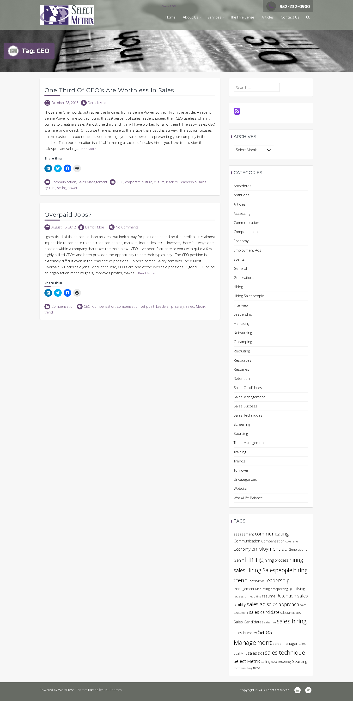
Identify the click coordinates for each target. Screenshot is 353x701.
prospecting (279, 589)
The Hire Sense (242, 17)
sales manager (285, 643)
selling (265, 661)
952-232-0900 (295, 6)
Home (170, 17)
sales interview (245, 632)
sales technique (285, 652)
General (240, 268)
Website (240, 488)
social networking (281, 662)
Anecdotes (242, 185)
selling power (67, 187)
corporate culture (138, 182)
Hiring (238, 286)
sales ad (256, 604)
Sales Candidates (248, 387)
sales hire (270, 622)
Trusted (93, 690)
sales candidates (290, 613)
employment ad (269, 548)
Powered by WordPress (57, 690)
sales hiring (292, 621)
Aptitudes (242, 194)
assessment (244, 534)
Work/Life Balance (248, 497)
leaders (172, 182)
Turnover (241, 470)
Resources (242, 360)
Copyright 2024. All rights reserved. (265, 690)
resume (268, 596)
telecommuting (243, 668)
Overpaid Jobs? (68, 214)
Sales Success (245, 406)
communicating (272, 533)
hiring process (277, 560)
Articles (268, 17)
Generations (244, 277)
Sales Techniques (248, 415)
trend (48, 312)
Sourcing (241, 433)
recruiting (255, 596)
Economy (241, 240)
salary (179, 306)
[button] (308, 17)
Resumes (241, 369)
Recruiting (242, 351)
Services (214, 17)
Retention (242, 378)
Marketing (242, 323)
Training (240, 451)
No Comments (127, 227)
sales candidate (264, 612)
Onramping (243, 341)
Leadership (188, 182)
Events (239, 259)
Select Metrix (196, 306)
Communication (63, 182)
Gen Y (239, 560)
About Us (190, 17)
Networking (243, 332)
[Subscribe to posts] (237, 110)
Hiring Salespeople (249, 295)
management (244, 588)
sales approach (283, 604)
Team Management (249, 442)
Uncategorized (245, 479)
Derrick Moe (97, 102)
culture (159, 182)
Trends (239, 461)
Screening (242, 424)
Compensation (62, 306)
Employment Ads (247, 250)
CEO (120, 182)
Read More (88, 149)
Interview (241, 305)
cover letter (292, 541)
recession (241, 596)
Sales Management (92, 182)
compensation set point (135, 306)
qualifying (297, 588)
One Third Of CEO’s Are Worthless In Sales (109, 90)
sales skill (256, 653)
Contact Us (290, 17)
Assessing (242, 213)
